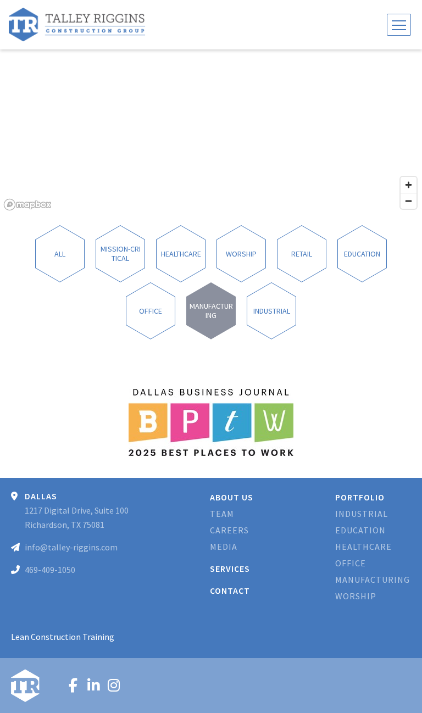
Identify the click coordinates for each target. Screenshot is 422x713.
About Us (231, 497)
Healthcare (363, 546)
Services (230, 568)
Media (223, 546)
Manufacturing (372, 579)
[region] (211, 131)
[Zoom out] (409, 201)
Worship (355, 596)
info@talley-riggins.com (71, 547)
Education (360, 530)
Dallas (41, 496)
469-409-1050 (50, 569)
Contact (230, 590)
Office (350, 563)
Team (222, 513)
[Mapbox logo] (27, 204)
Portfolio (360, 497)
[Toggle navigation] (399, 25)
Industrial (361, 513)
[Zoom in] (409, 185)
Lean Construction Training (62, 636)
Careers (229, 530)
